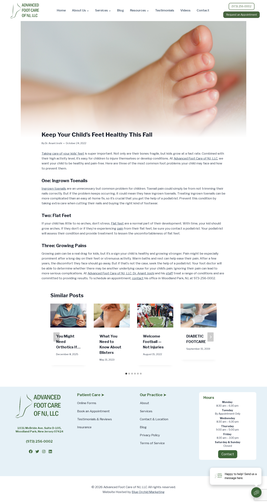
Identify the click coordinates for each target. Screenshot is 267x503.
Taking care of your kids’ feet (63, 153)
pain (120, 228)
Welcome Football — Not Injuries (153, 341)
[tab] (126, 374)
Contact (203, 10)
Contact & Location (154, 419)
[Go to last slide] (56, 337)
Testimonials (164, 10)
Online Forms (86, 403)
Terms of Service (152, 443)
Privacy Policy (150, 435)
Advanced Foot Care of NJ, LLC (196, 158)
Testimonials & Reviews (94, 419)
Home (61, 10)
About (144, 403)
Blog (120, 10)
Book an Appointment (93, 411)
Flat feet (117, 223)
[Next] (210, 337)
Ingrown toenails (54, 188)
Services (146, 411)
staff (169, 273)
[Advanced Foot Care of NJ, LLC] (25, 10)
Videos (185, 10)
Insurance (84, 427)
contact (137, 278)
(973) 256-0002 (39, 441)
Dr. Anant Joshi (143, 273)
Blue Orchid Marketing (148, 492)
